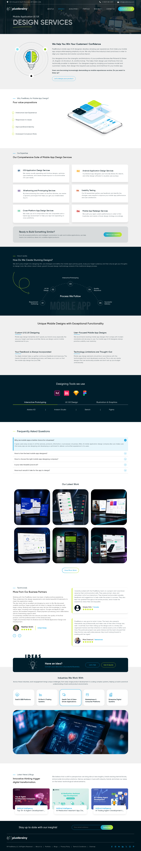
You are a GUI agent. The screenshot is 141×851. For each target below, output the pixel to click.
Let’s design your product (63, 79)
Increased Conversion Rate (26, 134)
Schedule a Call (126, 9)
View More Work (70, 570)
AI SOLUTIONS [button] (73, 9)
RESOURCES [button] (97, 9)
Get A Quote (108, 665)
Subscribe (107, 827)
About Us (39, 846)
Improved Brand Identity (25, 127)
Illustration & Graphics (106, 402)
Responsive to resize (24, 120)
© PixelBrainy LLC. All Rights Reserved (20, 846)
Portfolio (48, 846)
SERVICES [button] (61, 9)
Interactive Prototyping (35, 402)
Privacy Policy (65, 846)
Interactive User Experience (26, 113)
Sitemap (92, 846)
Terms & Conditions (79, 846)
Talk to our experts (113, 234)
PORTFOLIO (86, 9)
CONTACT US (110, 9)
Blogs (56, 846)
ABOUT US (50, 9)
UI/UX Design (71, 402)
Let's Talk (92, 665)
